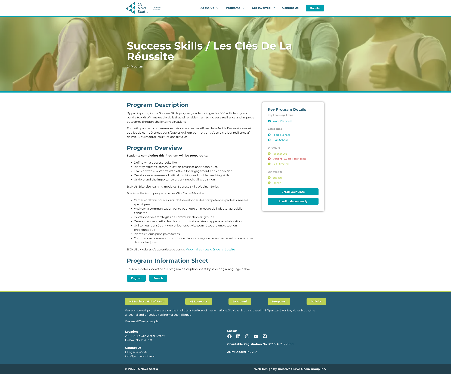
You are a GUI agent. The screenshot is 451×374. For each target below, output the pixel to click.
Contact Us (290, 8)
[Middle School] (269, 134)
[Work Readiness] (269, 121)
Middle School (281, 134)
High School (280, 140)
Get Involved (261, 8)
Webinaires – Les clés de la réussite (210, 249)
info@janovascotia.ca (140, 356)
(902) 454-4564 (136, 352)
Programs (233, 8)
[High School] (269, 140)
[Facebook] (229, 336)
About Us (207, 8)
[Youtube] (256, 336)
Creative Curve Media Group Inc (301, 369)
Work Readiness (282, 121)
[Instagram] (247, 336)
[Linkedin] (238, 336)
